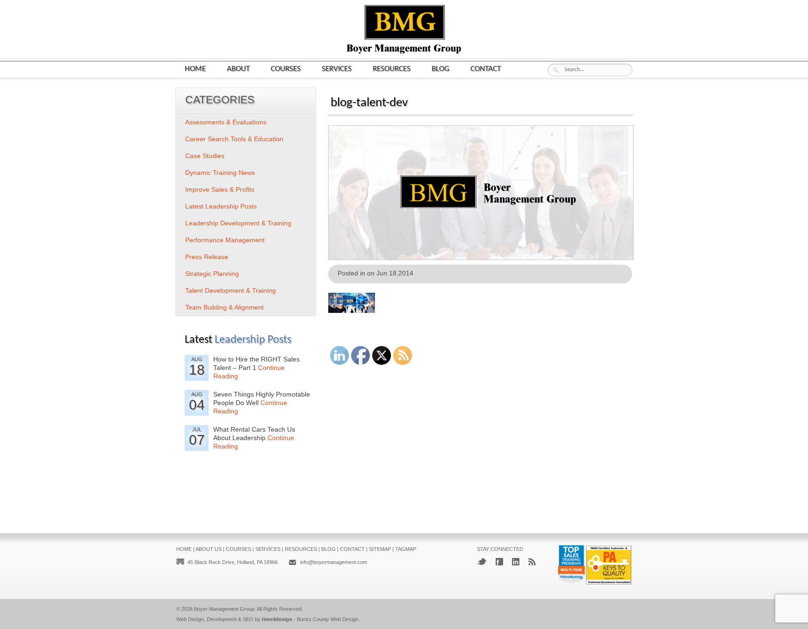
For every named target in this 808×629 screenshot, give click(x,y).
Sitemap (380, 549)
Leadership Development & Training (238, 223)
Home (195, 69)
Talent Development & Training (230, 290)
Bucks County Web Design (327, 619)
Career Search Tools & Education (234, 139)
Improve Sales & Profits (219, 189)
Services (337, 69)
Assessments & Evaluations (226, 122)
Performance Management (225, 240)
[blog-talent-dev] (481, 257)
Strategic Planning (212, 273)
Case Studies (204, 155)
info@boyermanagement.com (333, 562)
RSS (532, 561)
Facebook (499, 561)
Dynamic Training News (220, 172)
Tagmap (405, 549)
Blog (440, 69)
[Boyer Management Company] (404, 53)
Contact (485, 69)
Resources (392, 69)
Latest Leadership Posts (221, 206)
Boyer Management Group (224, 609)
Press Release (206, 256)
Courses (286, 69)
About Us (208, 549)
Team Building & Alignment (224, 307)
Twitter (482, 561)
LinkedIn (515, 561)
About (238, 69)
